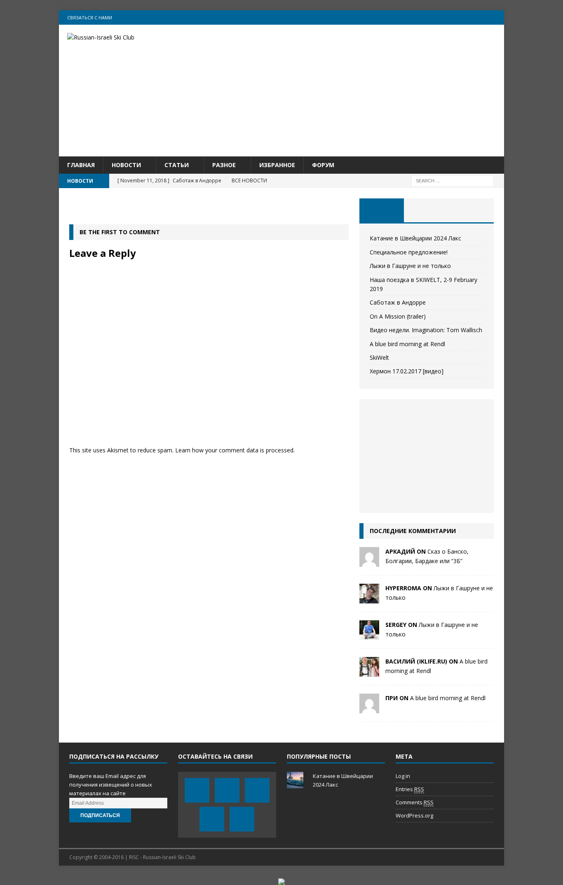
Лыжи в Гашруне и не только (410, 266)
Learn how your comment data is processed (234, 450)
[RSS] (497, 17)
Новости (126, 165)
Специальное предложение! (409, 252)
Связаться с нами (89, 17)
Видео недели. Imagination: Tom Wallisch (426, 330)
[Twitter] (448, 17)
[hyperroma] (369, 599)
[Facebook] (432, 17)
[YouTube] (464, 17)
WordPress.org (414, 815)
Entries (410, 789)
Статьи (176, 165)
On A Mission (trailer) (398, 316)
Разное (224, 165)
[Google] (481, 17)
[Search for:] (452, 180)
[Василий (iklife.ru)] (369, 672)
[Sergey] (369, 635)
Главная (81, 165)
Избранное (277, 165)
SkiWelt (379, 357)
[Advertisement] (353, 90)
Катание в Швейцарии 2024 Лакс (415, 238)
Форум (323, 165)
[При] (369, 709)
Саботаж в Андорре (398, 302)
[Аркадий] (369, 562)
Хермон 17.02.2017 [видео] (406, 371)
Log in (403, 776)
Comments (415, 802)
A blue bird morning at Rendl (407, 344)
